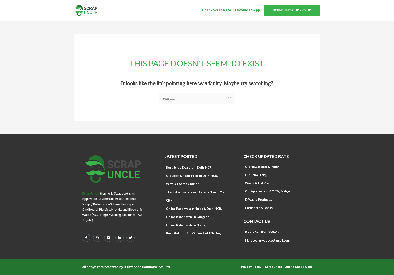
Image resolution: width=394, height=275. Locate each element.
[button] (292, 10)
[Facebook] (86, 238)
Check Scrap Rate (216, 10)
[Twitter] (130, 238)
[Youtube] (108, 238)
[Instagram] (97, 238)
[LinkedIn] (119, 238)
